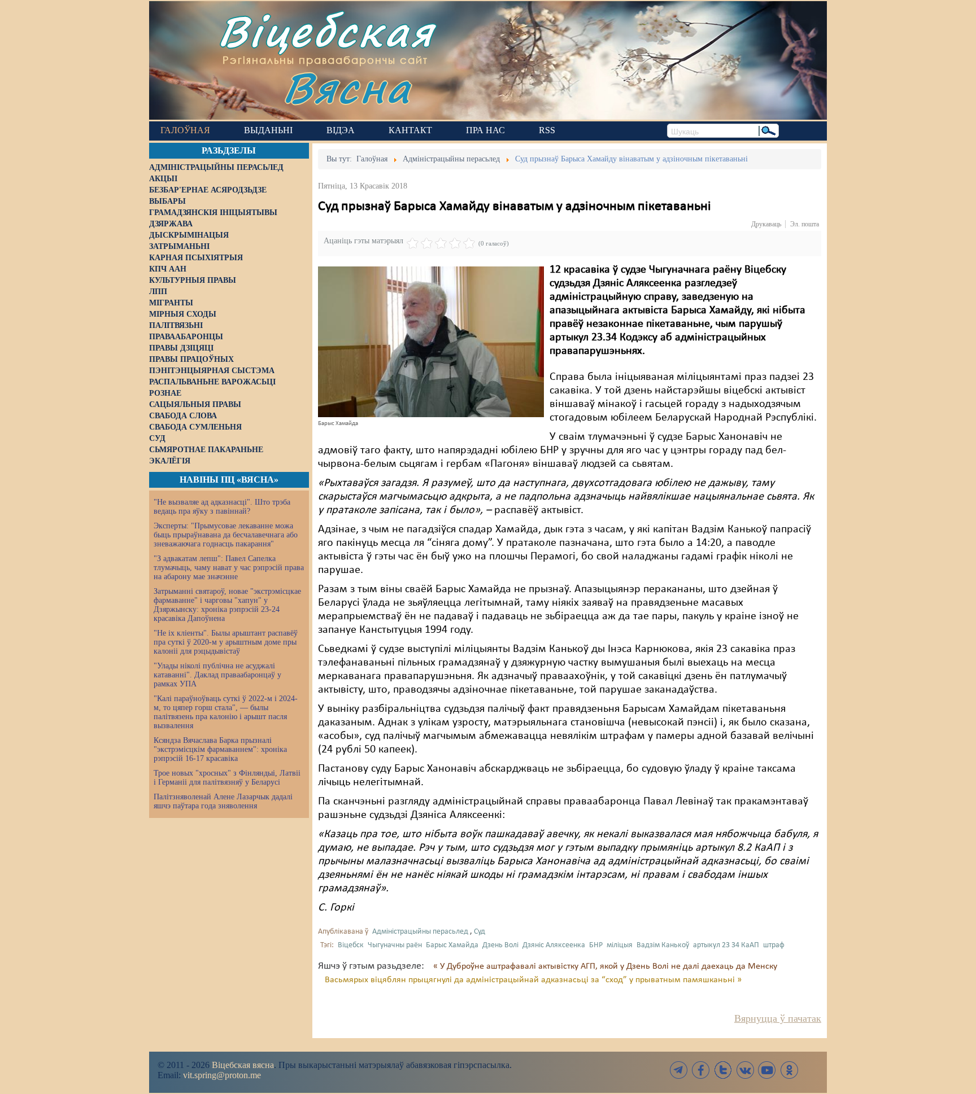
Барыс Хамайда (452, 945)
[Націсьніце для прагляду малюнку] (431, 341)
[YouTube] (767, 1070)
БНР (596, 945)
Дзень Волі (500, 945)
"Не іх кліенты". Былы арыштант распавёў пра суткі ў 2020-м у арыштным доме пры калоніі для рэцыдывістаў (226, 642)
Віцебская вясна (243, 1065)
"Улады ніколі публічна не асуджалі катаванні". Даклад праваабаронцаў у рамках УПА (217, 675)
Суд (479, 931)
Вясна (347, 87)
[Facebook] (701, 1070)
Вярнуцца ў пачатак (777, 1018)
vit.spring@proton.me (222, 1075)
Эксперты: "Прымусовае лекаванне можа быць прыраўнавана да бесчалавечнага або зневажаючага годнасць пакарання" (226, 535)
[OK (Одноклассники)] (789, 1070)
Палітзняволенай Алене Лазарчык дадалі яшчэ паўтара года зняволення (223, 801)
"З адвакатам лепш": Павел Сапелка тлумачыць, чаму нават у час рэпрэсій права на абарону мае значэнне (229, 567)
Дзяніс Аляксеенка (553, 945)
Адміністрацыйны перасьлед (420, 931)
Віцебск (351, 945)
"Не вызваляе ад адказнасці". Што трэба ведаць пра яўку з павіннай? (222, 506)
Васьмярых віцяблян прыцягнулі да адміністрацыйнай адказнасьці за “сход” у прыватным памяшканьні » (533, 979)
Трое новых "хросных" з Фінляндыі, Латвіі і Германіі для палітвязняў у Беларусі (227, 777)
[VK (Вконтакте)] (745, 1070)
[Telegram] (679, 1070)
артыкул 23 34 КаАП (726, 945)
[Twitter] (723, 1070)
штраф (774, 945)
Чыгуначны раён (395, 945)
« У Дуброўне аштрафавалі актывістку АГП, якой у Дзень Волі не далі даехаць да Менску (605, 966)
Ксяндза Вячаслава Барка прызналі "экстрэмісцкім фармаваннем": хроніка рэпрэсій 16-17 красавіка (220, 749)
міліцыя (620, 945)
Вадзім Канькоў (663, 945)
